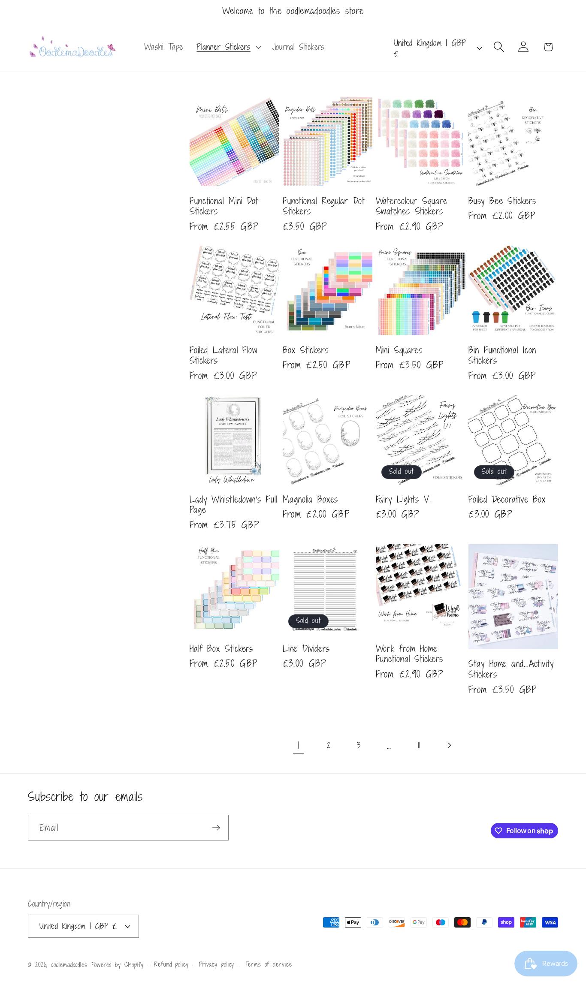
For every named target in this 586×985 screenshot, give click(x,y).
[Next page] (449, 745)
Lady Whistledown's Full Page (233, 504)
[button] (228, 47)
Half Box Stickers (221, 648)
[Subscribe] (216, 828)
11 (419, 745)
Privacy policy (217, 964)
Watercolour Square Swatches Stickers (411, 206)
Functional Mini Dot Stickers (224, 206)
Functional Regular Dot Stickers (324, 206)
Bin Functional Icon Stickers (502, 355)
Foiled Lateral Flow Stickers (224, 355)
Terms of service (268, 964)
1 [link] (298, 745)
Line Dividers (306, 648)
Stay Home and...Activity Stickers (511, 668)
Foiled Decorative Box (507, 499)
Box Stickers (306, 350)
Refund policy (171, 964)
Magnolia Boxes (310, 499)
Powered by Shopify (117, 964)
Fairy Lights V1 (404, 499)
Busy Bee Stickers (502, 201)
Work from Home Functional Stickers (409, 653)
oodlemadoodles (69, 964)
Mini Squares (399, 350)
